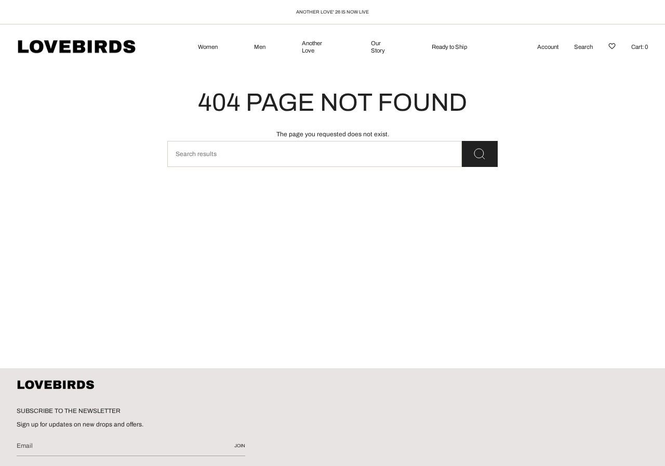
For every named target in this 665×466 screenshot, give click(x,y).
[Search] (480, 154)
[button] (207, 48)
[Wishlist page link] (612, 48)
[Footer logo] (56, 385)
